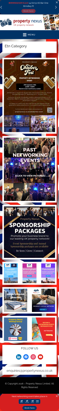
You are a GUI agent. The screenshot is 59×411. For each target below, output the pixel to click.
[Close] (56, 2)
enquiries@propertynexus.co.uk (30, 371)
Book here (28, 11)
